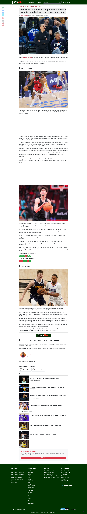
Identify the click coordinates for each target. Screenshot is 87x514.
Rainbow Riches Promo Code (51, 477)
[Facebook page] (63, 2)
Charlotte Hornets (29, 59)
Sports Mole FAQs (65, 472)
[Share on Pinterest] (3, 24)
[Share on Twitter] (3, 14)
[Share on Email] (3, 21)
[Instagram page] (67, 2)
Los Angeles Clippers (26, 57)
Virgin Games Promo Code (50, 475)
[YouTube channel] (69, 2)
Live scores (31, 2)
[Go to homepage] (17, 2)
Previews (38, 2)
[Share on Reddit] (3, 18)
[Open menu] (74, 2)
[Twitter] (27, 356)
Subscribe (43, 457)
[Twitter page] (65, 2)
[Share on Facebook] (3, 11)
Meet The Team (65, 477)
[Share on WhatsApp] (3, 8)
